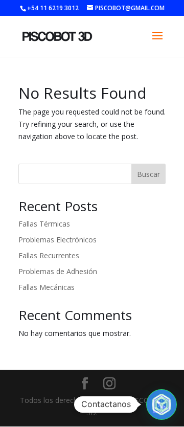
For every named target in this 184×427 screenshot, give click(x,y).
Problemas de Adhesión (57, 271)
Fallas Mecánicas (46, 287)
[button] (161, 404)
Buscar (148, 174)
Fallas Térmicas (44, 224)
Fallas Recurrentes (48, 255)
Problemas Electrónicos (57, 239)
